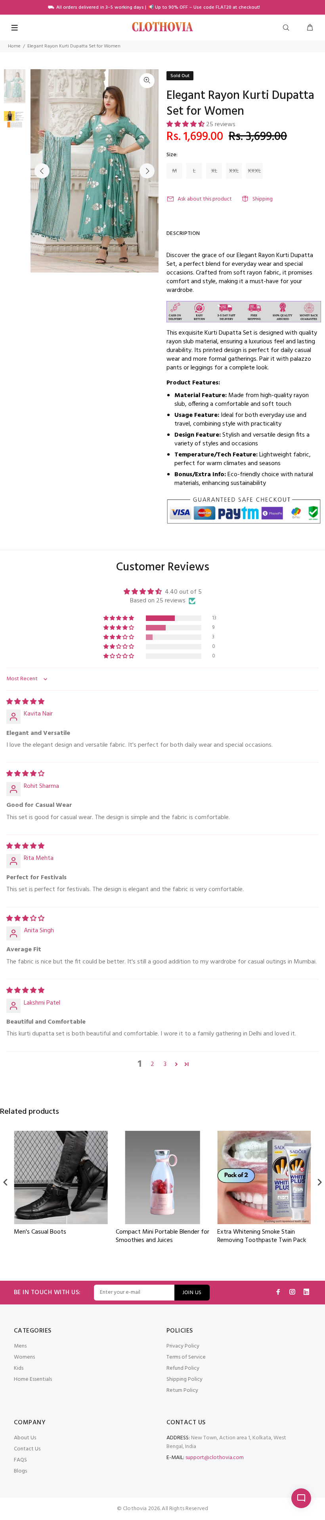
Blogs (20, 1471)
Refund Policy (182, 1368)
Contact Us (27, 1449)
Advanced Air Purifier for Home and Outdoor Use (258, 1237)
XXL (234, 171)
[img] (25, 702)
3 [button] (165, 1064)
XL (214, 171)
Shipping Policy (184, 1379)
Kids (18, 1368)
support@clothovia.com (214, 1457)
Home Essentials (33, 1379)
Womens (24, 1357)
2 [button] (152, 1064)
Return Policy (182, 1390)
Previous (42, 170)
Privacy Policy (182, 1346)
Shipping (262, 199)
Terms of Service (186, 1357)
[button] (186, 124)
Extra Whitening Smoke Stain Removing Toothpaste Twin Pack (160, 1237)
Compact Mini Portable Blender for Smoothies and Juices (60, 1237)
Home (14, 46)
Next (147, 170)
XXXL (254, 171)
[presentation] (5, 1182)
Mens (20, 1346)
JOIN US (192, 1292)
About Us (25, 1437)
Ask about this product (205, 199)
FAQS (20, 1460)
